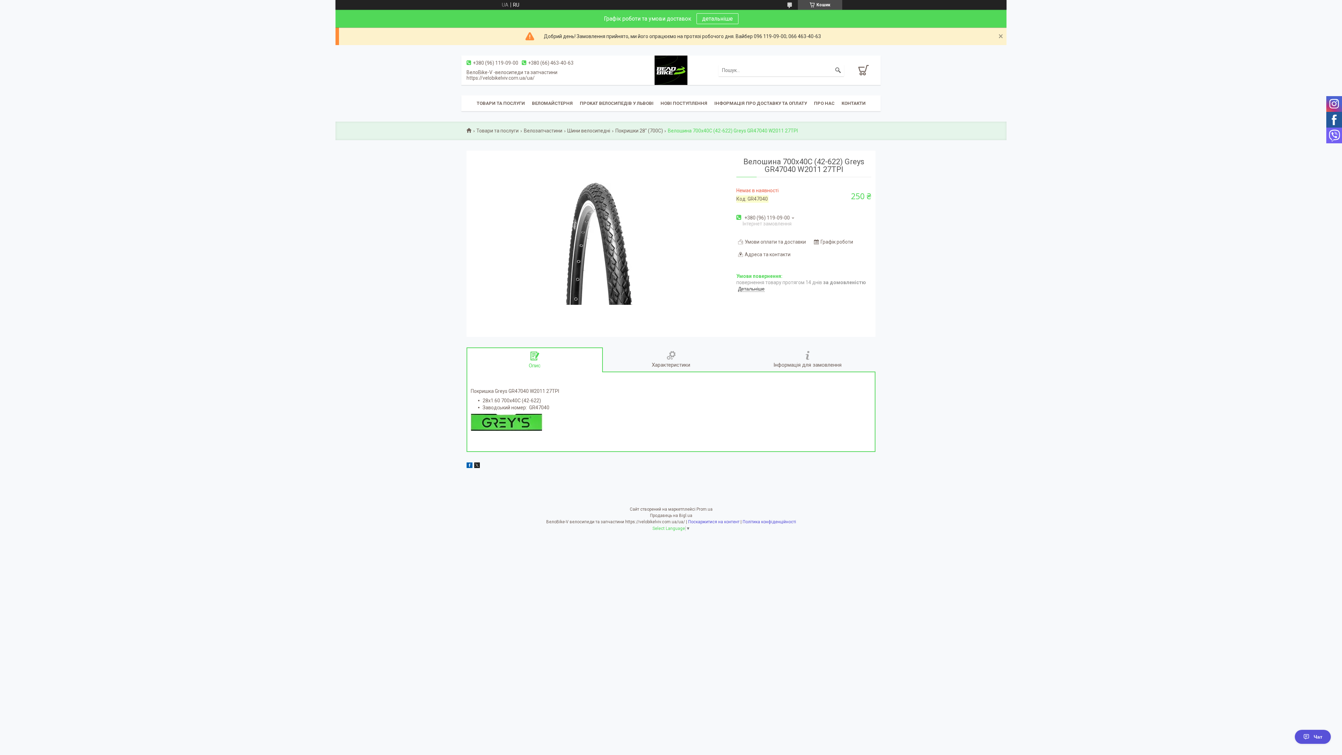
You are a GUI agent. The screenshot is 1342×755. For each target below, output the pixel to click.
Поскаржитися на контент (713, 521)
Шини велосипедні (588, 131)
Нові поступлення (684, 103)
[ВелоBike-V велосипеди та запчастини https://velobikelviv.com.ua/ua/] (671, 70)
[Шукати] (838, 70)
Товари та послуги (501, 103)
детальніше (717, 18)
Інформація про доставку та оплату (760, 103)
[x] (477, 466)
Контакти (854, 103)
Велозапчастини (543, 131)
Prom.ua (705, 509)
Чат (1318, 737)
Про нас (824, 103)
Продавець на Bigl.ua (671, 515)
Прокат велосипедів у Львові (617, 103)
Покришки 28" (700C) (639, 131)
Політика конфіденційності (769, 521)
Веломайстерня (552, 103)
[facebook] (469, 466)
